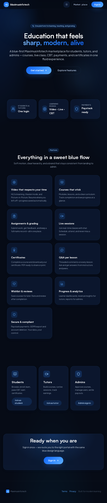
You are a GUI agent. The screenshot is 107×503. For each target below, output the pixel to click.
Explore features (67, 70)
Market (80, 4)
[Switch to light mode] (67, 4)
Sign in (97, 4)
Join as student (19, 401)
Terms (64, 491)
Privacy (73, 491)
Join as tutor (53, 403)
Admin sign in (84, 403)
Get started (37, 70)
